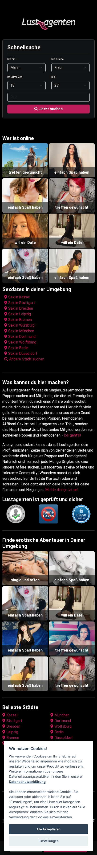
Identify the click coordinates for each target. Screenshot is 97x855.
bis (53, 77)
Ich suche (57, 59)
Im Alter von (15, 77)
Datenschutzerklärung (27, 782)
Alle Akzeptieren (48, 829)
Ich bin (11, 59)
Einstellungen (49, 841)
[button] (49, 359)
